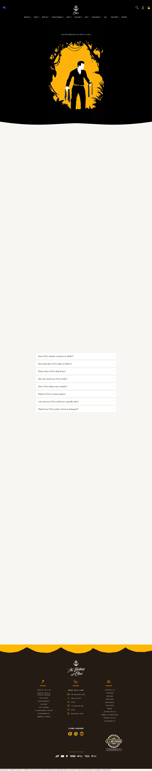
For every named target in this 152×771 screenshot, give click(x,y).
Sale (105, 17)
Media (109, 708)
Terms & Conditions (109, 715)
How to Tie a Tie (44, 690)
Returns (110, 696)
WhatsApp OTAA (77, 713)
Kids (86, 17)
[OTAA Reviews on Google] (114, 743)
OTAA (73, 702)
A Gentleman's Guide (44, 710)
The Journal (44, 707)
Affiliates (110, 705)
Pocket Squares (57, 17)
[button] (137, 7)
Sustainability (44, 713)
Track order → (109, 347)
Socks (68, 17)
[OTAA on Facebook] (70, 735)
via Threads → (76, 312)
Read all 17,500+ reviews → (76, 336)
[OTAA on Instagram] (76, 735)
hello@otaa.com (78, 694)
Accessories (96, 17)
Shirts (36, 17)
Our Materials (44, 701)
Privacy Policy (110, 718)
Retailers (110, 699)
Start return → (109, 350)
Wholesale (109, 702)
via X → (76, 246)
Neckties (27, 17)
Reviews (124, 17)
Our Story (114, 17)
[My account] (143, 7)
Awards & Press (43, 716)
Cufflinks (77, 17)
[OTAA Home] (76, 10)
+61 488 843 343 (77, 706)
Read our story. (76, 485)
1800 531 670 (76, 698)
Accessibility (109, 721)
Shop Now (76, 639)
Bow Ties (45, 17)
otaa (73, 710)
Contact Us (110, 690)
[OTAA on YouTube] (81, 735)
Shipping (109, 693)
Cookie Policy (110, 711)
